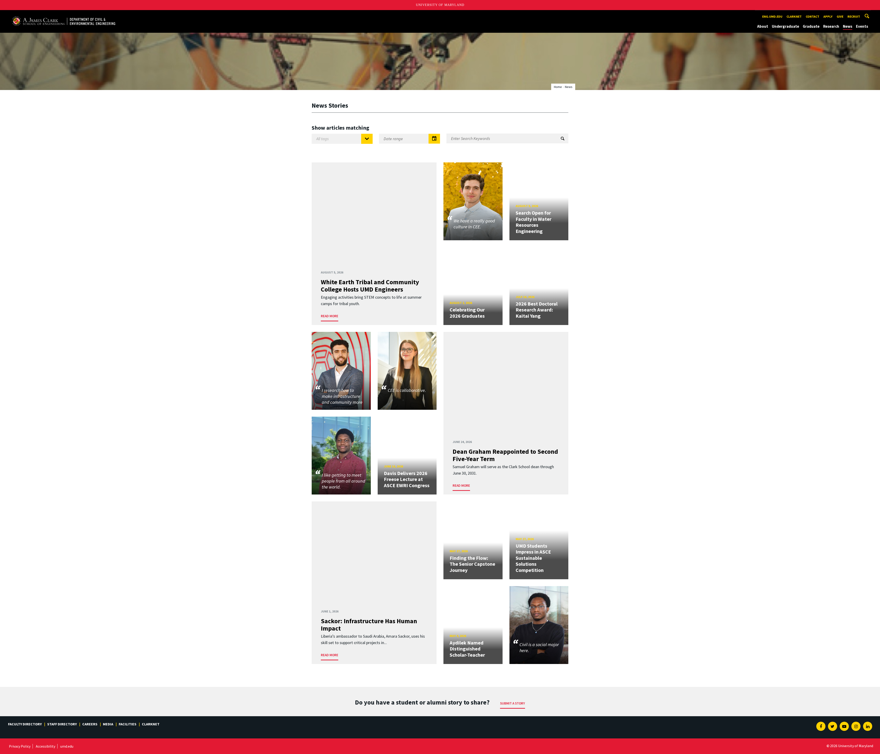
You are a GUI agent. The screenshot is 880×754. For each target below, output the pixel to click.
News (847, 26)
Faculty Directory (25, 724)
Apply (828, 16)
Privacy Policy (19, 746)
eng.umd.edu (772, 16)
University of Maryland (440, 5)
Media (108, 724)
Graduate (811, 26)
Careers (89, 724)
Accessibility (45, 746)
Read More (329, 316)
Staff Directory (62, 724)
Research (831, 26)
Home (558, 87)
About (762, 26)
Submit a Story (512, 703)
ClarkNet (151, 724)
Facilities (127, 724)
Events (862, 26)
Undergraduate (785, 26)
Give (840, 16)
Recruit (853, 16)
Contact (812, 16)
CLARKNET (794, 16)
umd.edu (66, 746)
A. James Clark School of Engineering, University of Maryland (63, 14)
